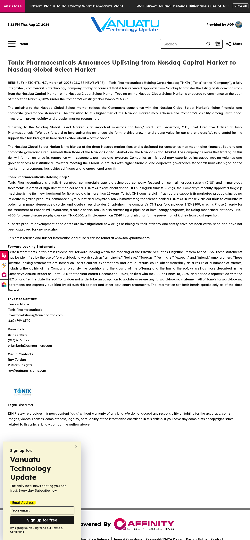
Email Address (23, 503)
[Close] (76, 446)
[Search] (208, 43)
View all (240, 6)
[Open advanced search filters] (217, 43)
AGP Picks (12, 6)
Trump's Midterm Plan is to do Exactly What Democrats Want (67, 6)
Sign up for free (42, 520)
